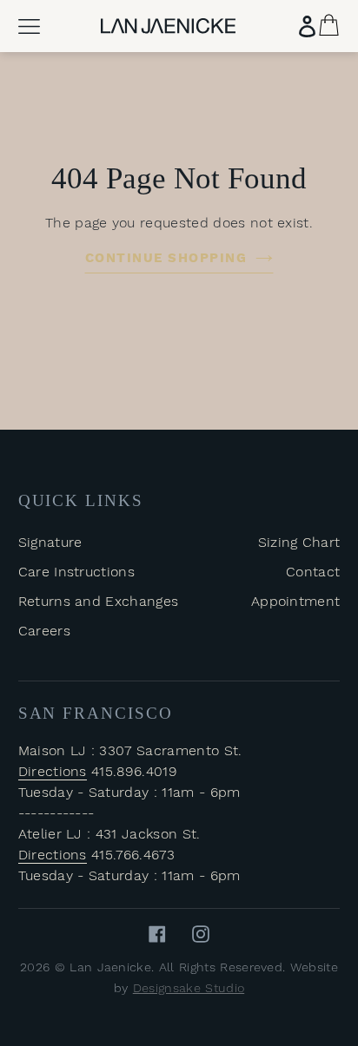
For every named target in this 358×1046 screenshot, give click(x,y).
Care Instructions (76, 571)
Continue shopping (166, 258)
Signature (50, 542)
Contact (313, 571)
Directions (52, 771)
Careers (44, 630)
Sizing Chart (299, 542)
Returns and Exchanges (98, 601)
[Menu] (29, 26)
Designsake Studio (188, 988)
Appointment (296, 601)
